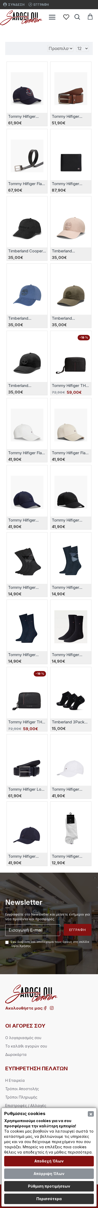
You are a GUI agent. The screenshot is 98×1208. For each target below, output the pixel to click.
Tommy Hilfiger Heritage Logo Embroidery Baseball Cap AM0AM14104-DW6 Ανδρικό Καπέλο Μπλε (26, 116)
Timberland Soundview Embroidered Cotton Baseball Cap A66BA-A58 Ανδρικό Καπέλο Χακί (70, 318)
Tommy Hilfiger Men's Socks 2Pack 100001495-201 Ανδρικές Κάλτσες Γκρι (26, 587)
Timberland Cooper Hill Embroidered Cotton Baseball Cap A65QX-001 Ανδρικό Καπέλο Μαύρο (26, 251)
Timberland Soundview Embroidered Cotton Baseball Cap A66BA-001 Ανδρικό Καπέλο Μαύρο (26, 385)
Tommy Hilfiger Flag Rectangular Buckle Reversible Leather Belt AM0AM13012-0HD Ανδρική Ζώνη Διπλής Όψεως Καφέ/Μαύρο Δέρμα (26, 183)
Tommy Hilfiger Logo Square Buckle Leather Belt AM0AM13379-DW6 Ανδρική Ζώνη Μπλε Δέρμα (27, 789)
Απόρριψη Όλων (49, 1173)
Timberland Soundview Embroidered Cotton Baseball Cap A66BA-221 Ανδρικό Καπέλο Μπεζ (70, 251)
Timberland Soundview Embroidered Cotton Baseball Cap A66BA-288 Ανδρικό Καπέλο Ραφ (26, 318)
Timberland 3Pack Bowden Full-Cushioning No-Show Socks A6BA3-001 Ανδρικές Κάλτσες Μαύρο (70, 722)
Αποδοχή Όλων (49, 1161)
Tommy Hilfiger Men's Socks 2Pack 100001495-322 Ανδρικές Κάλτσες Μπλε (70, 587)
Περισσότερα (49, 1198)
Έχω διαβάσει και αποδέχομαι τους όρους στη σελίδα (49, 944)
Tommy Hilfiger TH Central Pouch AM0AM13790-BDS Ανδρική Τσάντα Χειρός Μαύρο (25, 722)
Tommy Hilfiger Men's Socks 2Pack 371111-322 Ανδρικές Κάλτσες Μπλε (70, 654)
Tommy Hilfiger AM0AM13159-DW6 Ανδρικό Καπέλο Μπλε (26, 856)
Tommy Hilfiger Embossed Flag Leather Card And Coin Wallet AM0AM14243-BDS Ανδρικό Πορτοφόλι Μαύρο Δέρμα (70, 183)
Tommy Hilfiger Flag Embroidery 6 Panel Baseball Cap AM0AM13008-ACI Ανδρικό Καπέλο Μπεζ (70, 453)
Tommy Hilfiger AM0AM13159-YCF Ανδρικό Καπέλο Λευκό (68, 789)
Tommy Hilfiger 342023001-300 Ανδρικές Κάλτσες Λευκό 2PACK (69, 856)
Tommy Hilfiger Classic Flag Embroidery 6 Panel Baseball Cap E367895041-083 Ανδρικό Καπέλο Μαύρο (69, 520)
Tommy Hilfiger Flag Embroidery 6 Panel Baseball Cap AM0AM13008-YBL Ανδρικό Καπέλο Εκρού (26, 453)
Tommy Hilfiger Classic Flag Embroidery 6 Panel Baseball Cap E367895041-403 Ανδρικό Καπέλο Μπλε (25, 520)
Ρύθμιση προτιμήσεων (49, 1186)
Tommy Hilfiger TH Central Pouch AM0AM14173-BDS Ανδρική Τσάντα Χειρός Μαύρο (69, 385)
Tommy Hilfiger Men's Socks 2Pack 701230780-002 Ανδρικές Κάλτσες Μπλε (26, 654)
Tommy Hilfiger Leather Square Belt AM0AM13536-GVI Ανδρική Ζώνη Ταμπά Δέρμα (69, 116)
